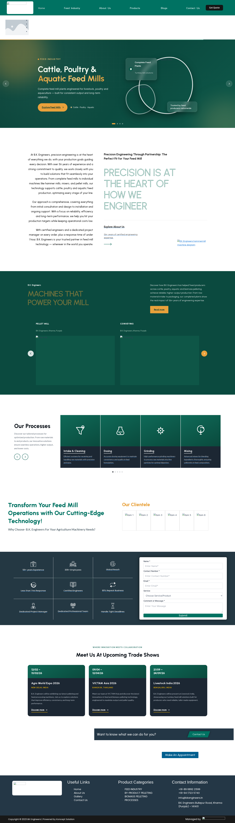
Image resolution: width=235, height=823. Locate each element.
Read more (159, 309)
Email (146, 581)
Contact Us (193, 8)
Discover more (37, 710)
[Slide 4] (122, 123)
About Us (105, 8)
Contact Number (151, 571)
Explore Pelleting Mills (53, 107)
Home (41, 8)
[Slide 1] (112, 123)
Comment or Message (154, 601)
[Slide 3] (120, 123)
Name (146, 561)
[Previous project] (31, 354)
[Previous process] (17, 457)
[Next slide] (229, 84)
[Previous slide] (6, 84)
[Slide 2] (116, 123)
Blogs (164, 8)
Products (135, 8)
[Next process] (25, 457)
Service (146, 591)
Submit (183, 615)
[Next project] (204, 354)
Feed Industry (72, 8)
